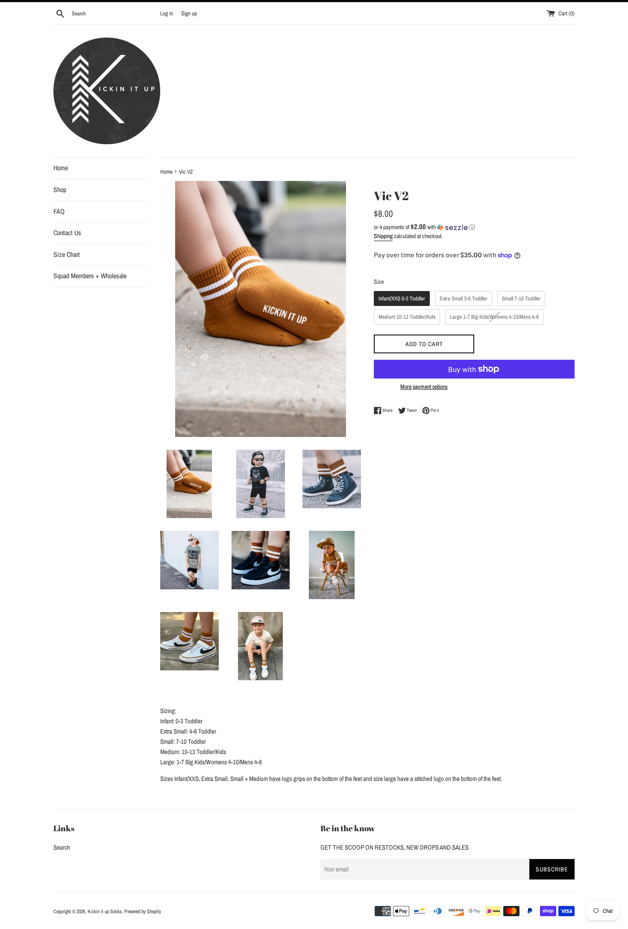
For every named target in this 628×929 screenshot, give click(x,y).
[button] (474, 227)
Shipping (383, 236)
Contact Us (67, 232)
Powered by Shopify (142, 911)
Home (60, 167)
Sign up (189, 13)
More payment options (424, 386)
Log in (166, 13)
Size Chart (66, 254)
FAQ (59, 211)
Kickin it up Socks (105, 911)
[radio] (402, 298)
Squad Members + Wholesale (89, 275)
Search (61, 847)
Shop (59, 189)
